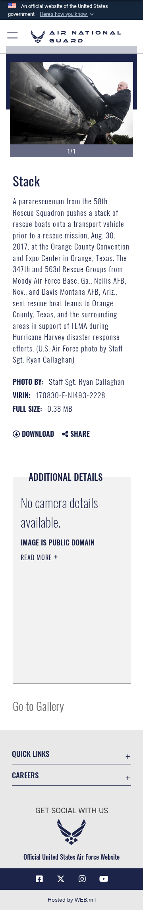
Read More (37, 557)
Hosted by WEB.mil (72, 900)
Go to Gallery (38, 705)
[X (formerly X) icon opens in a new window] (61, 879)
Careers (25, 775)
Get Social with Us (71, 810)
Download (37, 433)
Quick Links (30, 753)
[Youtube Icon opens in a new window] (104, 879)
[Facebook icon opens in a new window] (39, 879)
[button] (67, 14)
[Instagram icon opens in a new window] (82, 879)
